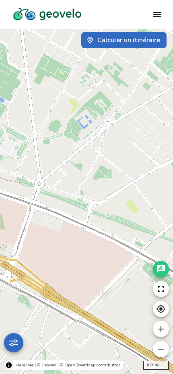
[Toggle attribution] (9, 365)
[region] (86, 201)
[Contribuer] (161, 269)
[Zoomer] (161, 329)
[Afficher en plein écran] (161, 289)
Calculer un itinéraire (128, 40)
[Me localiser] (161, 309)
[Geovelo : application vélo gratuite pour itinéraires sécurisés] (47, 14)
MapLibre (24, 365)
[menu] (157, 14)
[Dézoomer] (161, 349)
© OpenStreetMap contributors (90, 365)
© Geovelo (46, 365)
